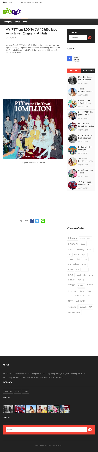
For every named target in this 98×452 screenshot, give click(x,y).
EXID (79, 259)
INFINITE (71, 259)
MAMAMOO (72, 307)
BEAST (85, 269)
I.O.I (88, 296)
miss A (76, 255)
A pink (84, 255)
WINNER (80, 301)
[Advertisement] (65, 10)
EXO (83, 243)
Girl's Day (80, 250)
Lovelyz (81, 285)
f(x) (69, 255)
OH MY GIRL (74, 312)
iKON (81, 291)
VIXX (89, 291)
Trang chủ (8, 22)
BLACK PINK (86, 307)
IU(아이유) (81, 280)
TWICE (71, 285)
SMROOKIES (79, 296)
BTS (91, 274)
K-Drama (72, 238)
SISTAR (70, 275)
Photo (24, 22)
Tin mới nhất (74, 70)
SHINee (89, 250)
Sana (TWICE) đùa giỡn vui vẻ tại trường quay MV (85, 114)
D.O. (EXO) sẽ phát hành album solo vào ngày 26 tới (85, 138)
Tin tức (17, 22)
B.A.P (70, 296)
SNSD (71, 249)
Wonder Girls (81, 275)
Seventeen (72, 291)
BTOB (84, 265)
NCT (70, 301)
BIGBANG (73, 243)
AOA (77, 269)
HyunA (70, 269)
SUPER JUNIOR (85, 238)
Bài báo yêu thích (88, 70)
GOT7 (90, 285)
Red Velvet (73, 264)
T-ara (85, 259)
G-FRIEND (71, 280)
